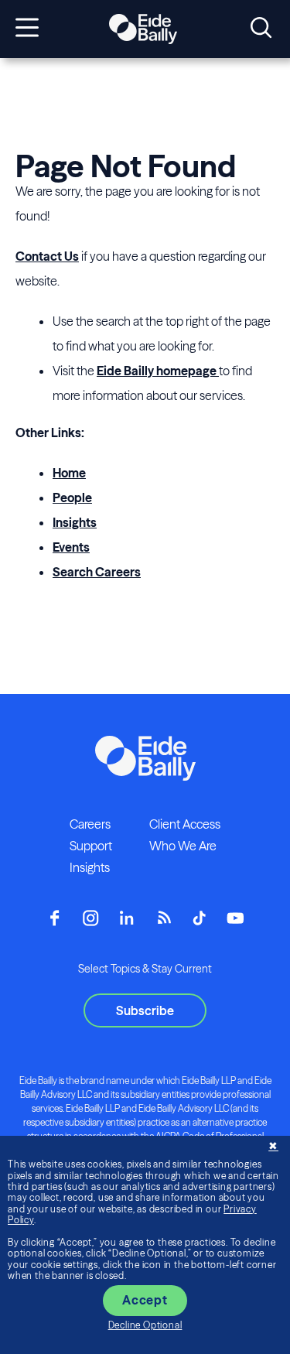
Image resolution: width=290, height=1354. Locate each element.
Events (71, 547)
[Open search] (261, 28)
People (72, 497)
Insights (75, 522)
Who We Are (183, 845)
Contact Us (47, 256)
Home (69, 472)
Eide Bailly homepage (158, 370)
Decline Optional (145, 1325)
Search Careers (97, 572)
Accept (145, 1300)
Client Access (184, 824)
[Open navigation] (27, 28)
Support (91, 845)
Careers (90, 824)
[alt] (143, 29)
